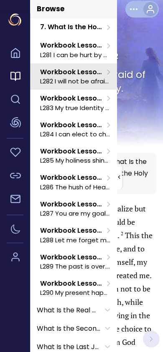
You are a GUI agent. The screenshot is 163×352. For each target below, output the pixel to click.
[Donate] (15, 153)
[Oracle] (15, 123)
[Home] (15, 54)
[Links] (15, 177)
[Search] (15, 101)
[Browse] (15, 78)
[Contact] (15, 200)
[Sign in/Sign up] (15, 258)
